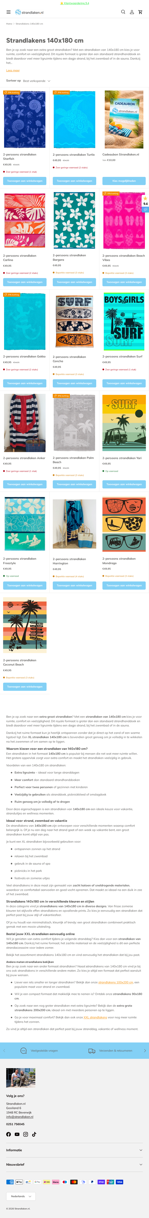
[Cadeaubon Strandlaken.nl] (124, 119)
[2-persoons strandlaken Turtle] (74, 119)
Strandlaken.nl (22, 1208)
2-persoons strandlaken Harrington (69, 561)
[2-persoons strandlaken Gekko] (24, 321)
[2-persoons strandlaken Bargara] (74, 220)
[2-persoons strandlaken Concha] (74, 322)
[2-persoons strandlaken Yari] (124, 423)
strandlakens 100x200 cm (115, 982)
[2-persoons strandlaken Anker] (25, 423)
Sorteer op (13, 80)
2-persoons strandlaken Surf (122, 356)
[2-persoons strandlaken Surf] (124, 321)
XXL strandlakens (95, 1017)
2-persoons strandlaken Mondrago (119, 561)
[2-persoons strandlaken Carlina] (25, 220)
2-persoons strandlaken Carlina (19, 258)
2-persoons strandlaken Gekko (24, 356)
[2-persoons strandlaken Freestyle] (24, 524)
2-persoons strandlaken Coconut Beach (19, 662)
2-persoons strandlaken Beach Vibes (123, 258)
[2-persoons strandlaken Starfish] (24, 119)
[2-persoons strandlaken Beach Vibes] (124, 220)
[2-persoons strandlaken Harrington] (74, 524)
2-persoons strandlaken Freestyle (19, 561)
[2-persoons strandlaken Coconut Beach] (25, 625)
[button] (140, 12)
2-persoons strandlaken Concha (69, 359)
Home (9, 23)
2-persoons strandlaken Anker (24, 458)
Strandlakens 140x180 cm (29, 23)
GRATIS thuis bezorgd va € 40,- (76, 3)
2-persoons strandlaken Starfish (19, 157)
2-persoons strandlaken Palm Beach (73, 460)
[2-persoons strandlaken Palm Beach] (74, 423)
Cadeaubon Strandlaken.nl (120, 154)
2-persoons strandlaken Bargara (69, 257)
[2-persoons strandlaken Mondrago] (124, 524)
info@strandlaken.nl (19, 1117)
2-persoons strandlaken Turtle (74, 154)
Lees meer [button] (13, 70)
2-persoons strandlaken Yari (122, 458)
